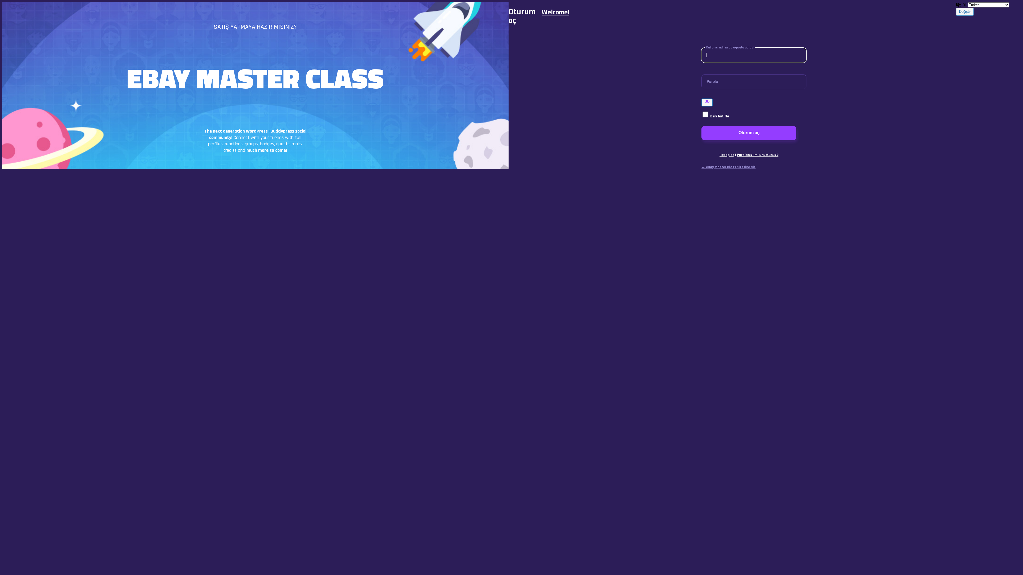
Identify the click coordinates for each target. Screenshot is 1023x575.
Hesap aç (727, 155)
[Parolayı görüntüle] (707, 102)
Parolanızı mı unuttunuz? (757, 155)
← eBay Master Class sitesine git (728, 167)
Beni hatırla (719, 116)
